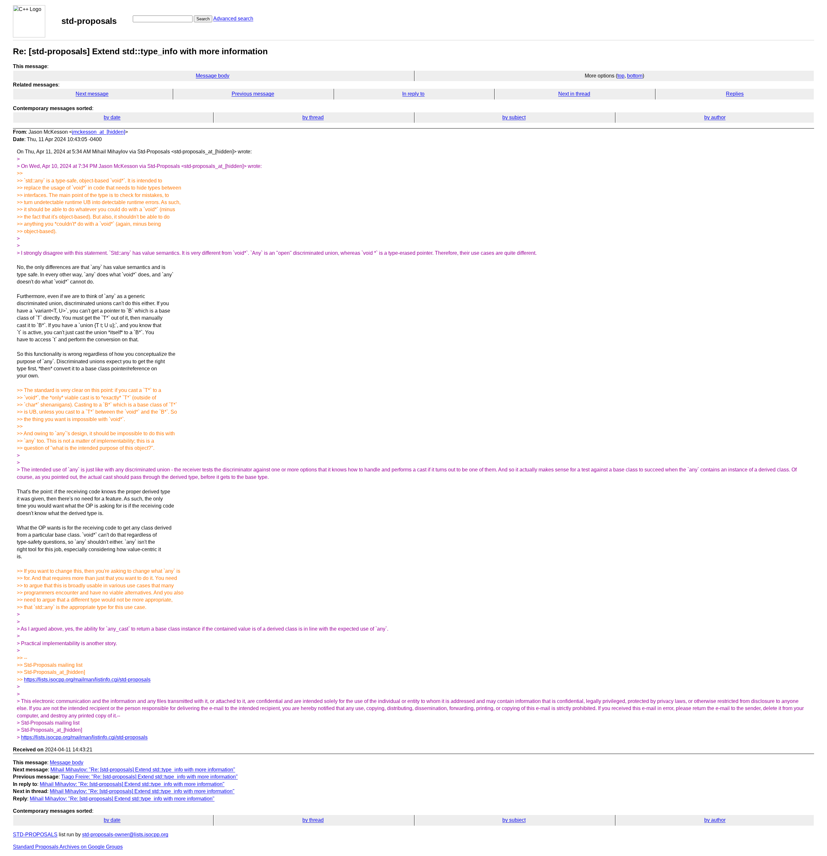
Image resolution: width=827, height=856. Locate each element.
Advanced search (233, 18)
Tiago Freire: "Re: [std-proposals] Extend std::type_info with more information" (149, 776)
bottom (635, 75)
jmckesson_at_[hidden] (98, 132)
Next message (92, 94)
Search (203, 18)
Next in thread (574, 94)
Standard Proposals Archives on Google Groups (68, 847)
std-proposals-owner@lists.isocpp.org (125, 834)
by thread (313, 117)
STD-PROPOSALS (35, 834)
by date (112, 117)
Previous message (253, 94)
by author (715, 117)
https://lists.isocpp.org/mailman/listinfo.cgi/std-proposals (87, 679)
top (620, 75)
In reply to (413, 94)
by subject (514, 117)
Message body (212, 75)
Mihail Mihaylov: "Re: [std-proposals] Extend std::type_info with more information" (142, 769)
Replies (735, 94)
